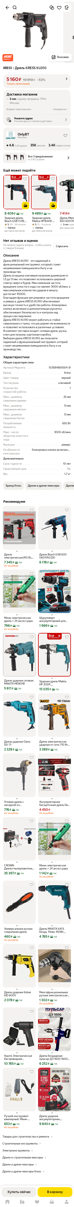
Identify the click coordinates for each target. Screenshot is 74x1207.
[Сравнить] (51, 7)
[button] (7, 57)
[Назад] (7, 7)
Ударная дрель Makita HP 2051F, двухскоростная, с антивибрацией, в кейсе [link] (52, 683)
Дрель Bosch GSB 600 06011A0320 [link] (53, 556)
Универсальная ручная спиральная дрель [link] (18, 930)
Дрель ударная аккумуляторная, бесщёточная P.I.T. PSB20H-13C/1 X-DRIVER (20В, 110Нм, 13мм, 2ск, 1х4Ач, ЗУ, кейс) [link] (54, 1118)
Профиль (66, 1202)
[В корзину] (25, 205)
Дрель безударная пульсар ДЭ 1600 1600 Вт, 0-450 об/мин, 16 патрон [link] (53, 1057)
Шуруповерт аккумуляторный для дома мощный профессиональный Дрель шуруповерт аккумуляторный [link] (52, 619)
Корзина (51, 1202)
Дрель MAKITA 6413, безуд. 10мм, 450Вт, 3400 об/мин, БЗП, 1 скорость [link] (51, 930)
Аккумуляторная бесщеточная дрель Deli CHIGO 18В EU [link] (54, 803)
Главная (7, 1202)
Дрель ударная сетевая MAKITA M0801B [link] (19, 682)
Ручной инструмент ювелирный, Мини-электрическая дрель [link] (17, 1118)
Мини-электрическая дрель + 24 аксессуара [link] (18, 619)
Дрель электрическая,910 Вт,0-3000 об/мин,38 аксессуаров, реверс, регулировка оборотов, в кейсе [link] (19, 556)
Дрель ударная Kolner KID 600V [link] (17, 994)
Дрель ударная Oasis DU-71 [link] (17, 743)
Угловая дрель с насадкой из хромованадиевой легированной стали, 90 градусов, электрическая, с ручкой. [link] (19, 803)
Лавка (22, 1202)
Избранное (37, 1202)
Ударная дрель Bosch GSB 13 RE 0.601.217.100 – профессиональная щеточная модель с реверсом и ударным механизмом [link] (16, 219)
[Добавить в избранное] (59, 7)
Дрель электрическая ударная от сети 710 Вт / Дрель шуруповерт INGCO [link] (54, 743)
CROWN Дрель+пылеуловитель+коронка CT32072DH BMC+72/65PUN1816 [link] (19, 867)
